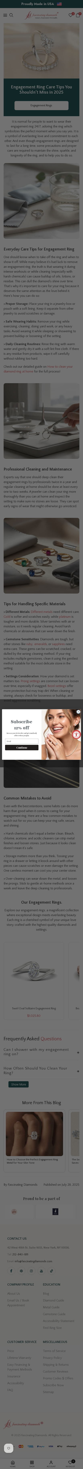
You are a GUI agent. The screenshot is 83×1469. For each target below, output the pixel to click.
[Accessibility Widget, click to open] (76, 734)
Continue (21, 747)
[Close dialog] (78, 712)
